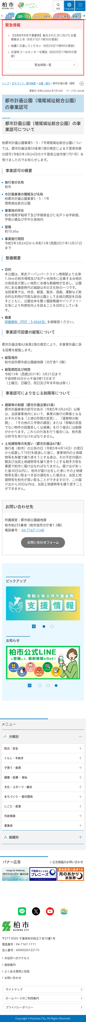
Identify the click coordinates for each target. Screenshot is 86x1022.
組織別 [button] (14, 837)
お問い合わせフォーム (43, 542)
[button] (58, 6)
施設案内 (10, 964)
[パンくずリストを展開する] (82, 84)
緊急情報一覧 (43, 64)
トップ (5, 83)
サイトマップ (14, 989)
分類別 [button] (14, 736)
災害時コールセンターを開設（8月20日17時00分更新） (44, 54)
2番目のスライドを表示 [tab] (52, 626)
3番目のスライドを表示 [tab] (56, 685)
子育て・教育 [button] (12, 767)
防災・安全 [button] (11, 748)
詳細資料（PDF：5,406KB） (26, 322)
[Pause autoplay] (34, 626)
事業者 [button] (8, 825)
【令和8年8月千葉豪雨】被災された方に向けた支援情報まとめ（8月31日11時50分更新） (43, 37)
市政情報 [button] (9, 816)
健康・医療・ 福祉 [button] (15, 777)
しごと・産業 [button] (12, 806)
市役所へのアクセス (16, 958)
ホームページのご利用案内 (22, 998)
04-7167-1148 (33, 530)
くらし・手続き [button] (14, 758)
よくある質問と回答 (17, 971)
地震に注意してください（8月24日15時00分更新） (43, 45)
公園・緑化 (44, 83)
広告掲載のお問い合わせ (67, 862)
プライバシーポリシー (19, 1007)
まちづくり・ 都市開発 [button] (18, 796)
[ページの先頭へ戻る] (73, 895)
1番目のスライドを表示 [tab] (43, 626)
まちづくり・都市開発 (24, 83)
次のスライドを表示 (83, 15)
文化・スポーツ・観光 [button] (18, 787)
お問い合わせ (12, 977)
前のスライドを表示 (2, 15)
